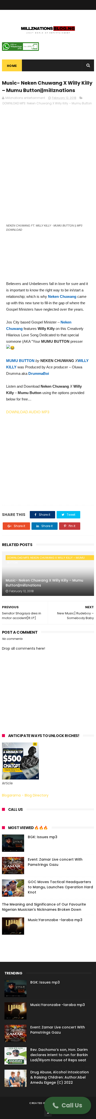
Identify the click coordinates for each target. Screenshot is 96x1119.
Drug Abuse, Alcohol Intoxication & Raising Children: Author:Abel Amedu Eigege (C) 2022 (59, 1077)
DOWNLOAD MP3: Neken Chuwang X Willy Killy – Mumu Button (47, 103)
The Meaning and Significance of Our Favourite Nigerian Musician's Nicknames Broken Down (44, 907)
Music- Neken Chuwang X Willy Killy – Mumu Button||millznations (44, 583)
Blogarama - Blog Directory (25, 795)
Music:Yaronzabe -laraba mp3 (55, 919)
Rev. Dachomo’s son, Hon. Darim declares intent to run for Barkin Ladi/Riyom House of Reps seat (59, 1054)
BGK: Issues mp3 (42, 837)
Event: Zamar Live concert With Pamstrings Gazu (55, 862)
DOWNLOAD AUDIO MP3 (27, 412)
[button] (67, 1105)
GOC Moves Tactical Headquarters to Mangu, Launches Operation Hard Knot (60, 887)
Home (12, 66)
